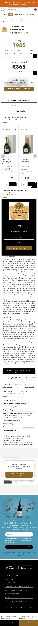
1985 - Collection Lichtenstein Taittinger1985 (12, 386)
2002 (31, 53)
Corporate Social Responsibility (17, 586)
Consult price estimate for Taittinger (19, 371)
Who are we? (10, 583)
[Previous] (3, 156)
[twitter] (11, 607)
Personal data (34, 617)
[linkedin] (26, 607)
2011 (25, 50)
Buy (5, 14)
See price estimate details (19, 89)
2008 (31, 50)
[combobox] (6, 184)
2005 (19, 53)
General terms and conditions (24, 617)
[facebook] (6, 607)
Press (7, 597)
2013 (12, 50)
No (13, 542)
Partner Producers (12, 594)
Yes (8, 542)
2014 (6, 50)
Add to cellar (20, 111)
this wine (9, 623)
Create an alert (20, 106)
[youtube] (21, 607)
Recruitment (10, 579)
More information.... (28, 427)
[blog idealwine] (31, 607)
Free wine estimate (12, 575)
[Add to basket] (13, 184)
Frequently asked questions (16, 601)
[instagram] (16, 607)
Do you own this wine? (19, 248)
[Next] (35, 156)
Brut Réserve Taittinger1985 (29, 386)
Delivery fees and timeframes (16, 590)
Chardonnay (18, 410)
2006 (13, 53)
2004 (25, 53)
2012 (19, 50)
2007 (7, 53)
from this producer (20, 100)
